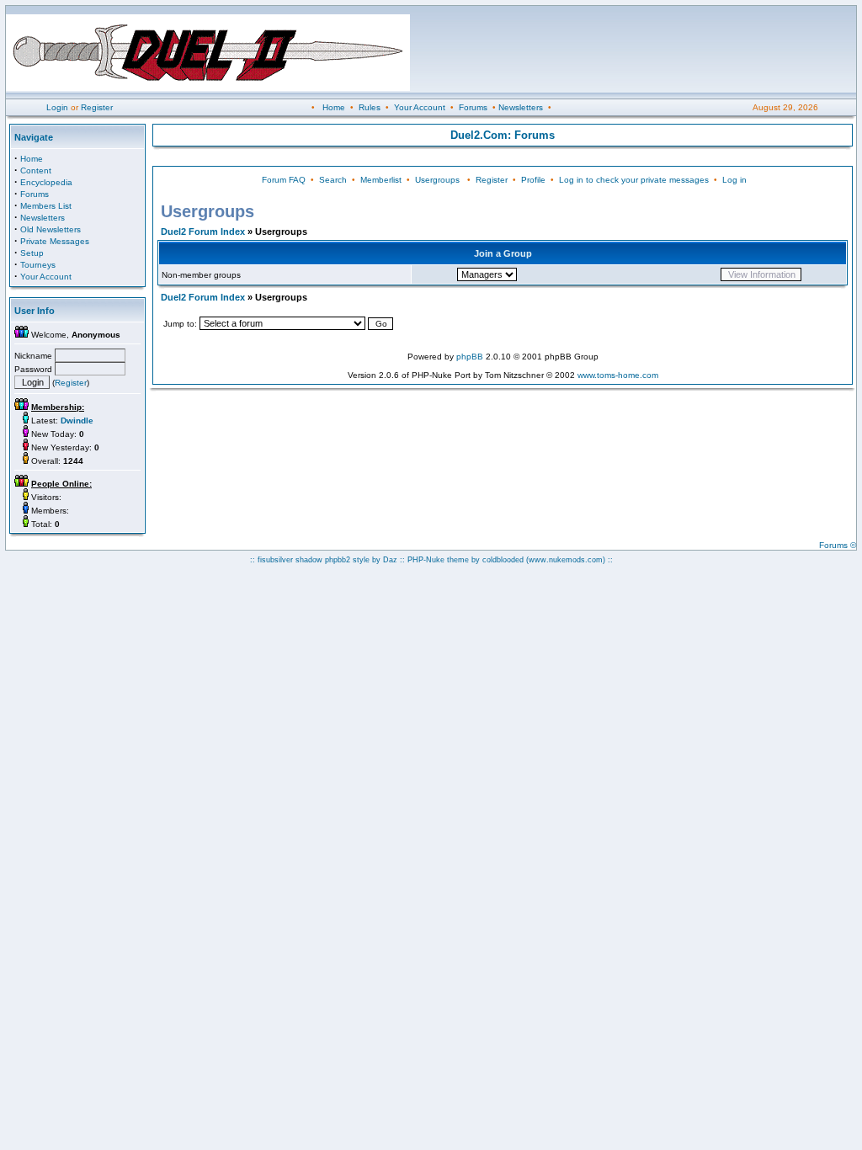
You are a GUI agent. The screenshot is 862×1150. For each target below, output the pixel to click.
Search (333, 179)
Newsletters (520, 107)
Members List (46, 205)
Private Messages (54, 241)
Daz (390, 560)
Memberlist (381, 179)
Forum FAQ (284, 179)
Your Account (419, 107)
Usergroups (437, 179)
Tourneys (38, 264)
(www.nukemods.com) (565, 560)
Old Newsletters (50, 229)
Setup (32, 253)
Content (35, 170)
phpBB (469, 356)
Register (97, 107)
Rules (369, 107)
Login (57, 107)
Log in (734, 179)
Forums (473, 107)
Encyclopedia (46, 182)
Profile (533, 179)
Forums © (837, 545)
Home (333, 107)
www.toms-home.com (617, 375)
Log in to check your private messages (634, 179)
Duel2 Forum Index (203, 231)
